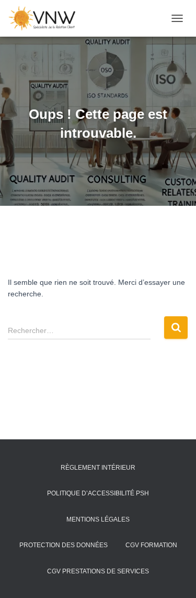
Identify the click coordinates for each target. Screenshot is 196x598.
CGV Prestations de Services (98, 571)
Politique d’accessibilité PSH (98, 493)
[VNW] (46, 18)
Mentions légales (98, 519)
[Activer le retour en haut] (175, 577)
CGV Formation (151, 545)
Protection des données (63, 545)
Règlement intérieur (98, 467)
